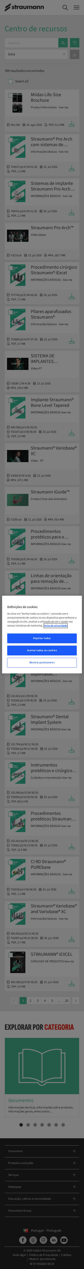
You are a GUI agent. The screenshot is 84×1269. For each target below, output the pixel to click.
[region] (42, 635)
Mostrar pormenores (42, 662)
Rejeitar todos (42, 638)
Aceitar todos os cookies (42, 650)
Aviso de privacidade (55, 626)
